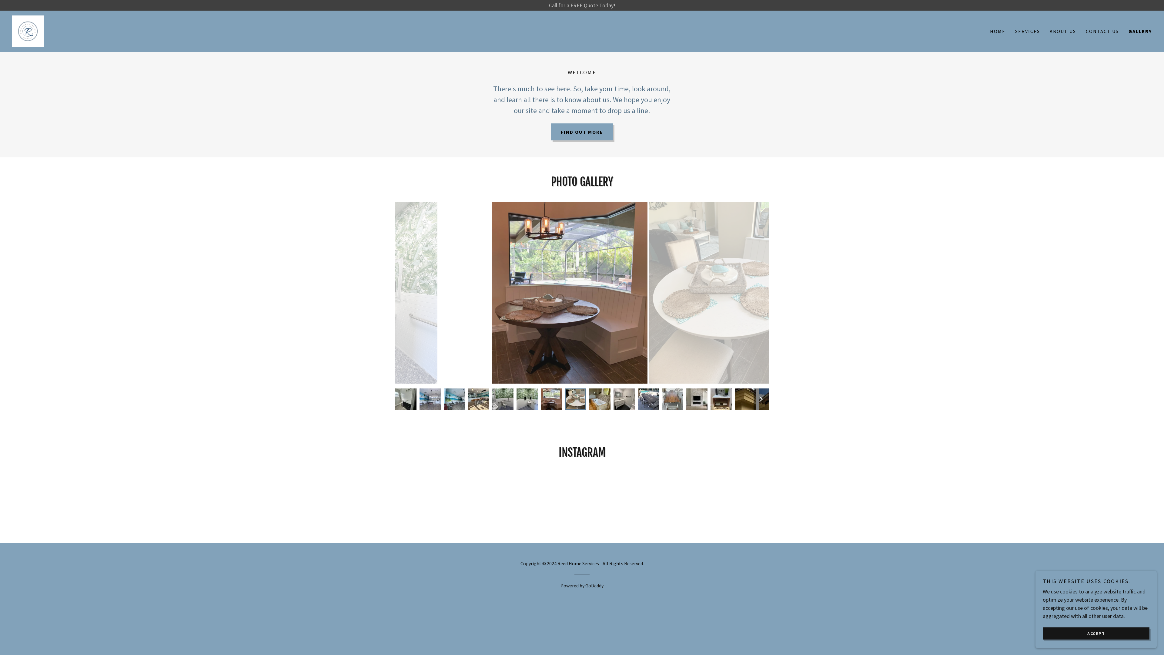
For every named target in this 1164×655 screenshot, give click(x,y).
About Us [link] (1063, 31)
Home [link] (997, 31)
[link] (28, 30)
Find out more (582, 132)
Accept (1096, 633)
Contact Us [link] (1102, 31)
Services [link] (1027, 31)
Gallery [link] (1140, 31)
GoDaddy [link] (594, 586)
